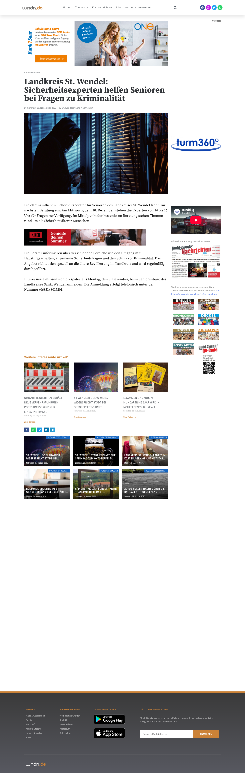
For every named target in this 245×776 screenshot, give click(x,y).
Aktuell (66, 7)
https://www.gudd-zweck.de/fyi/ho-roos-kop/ (194, 293)
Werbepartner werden (138, 7)
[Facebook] (202, 7)
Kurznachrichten (102, 7)
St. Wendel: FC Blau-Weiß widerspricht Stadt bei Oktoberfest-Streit (91, 402)
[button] (26, 430)
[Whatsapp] (220, 7)
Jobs (118, 7)
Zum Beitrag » (30, 422)
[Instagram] (208, 7)
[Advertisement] (96, 324)
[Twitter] (214, 7)
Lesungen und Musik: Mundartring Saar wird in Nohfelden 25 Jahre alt (141, 402)
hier (218, 290)
